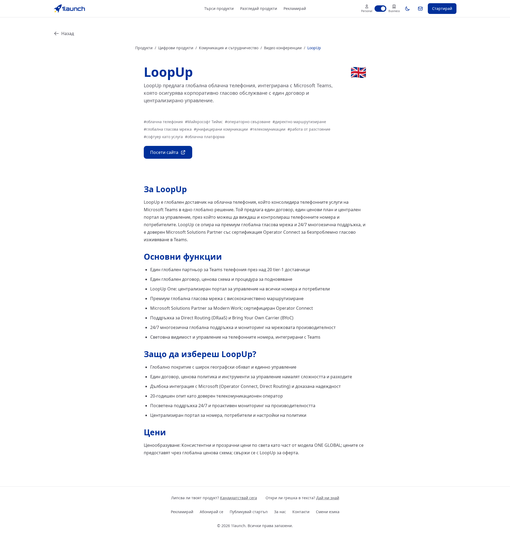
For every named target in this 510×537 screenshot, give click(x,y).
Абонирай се (211, 511)
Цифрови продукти (175, 47)
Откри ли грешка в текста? (302, 497)
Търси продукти (219, 8)
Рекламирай (295, 8)
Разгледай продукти (258, 8)
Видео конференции (283, 47)
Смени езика (327, 511)
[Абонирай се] (420, 8)
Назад (67, 33)
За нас (280, 511)
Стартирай (442, 8)
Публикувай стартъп (249, 511)
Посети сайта (164, 152)
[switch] (380, 8)
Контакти (300, 511)
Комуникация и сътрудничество (228, 47)
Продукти (144, 47)
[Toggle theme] (407, 8)
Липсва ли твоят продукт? (214, 497)
